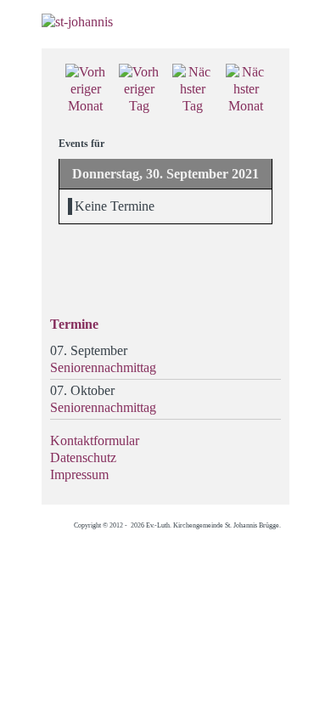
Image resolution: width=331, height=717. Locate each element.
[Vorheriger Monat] (85, 88)
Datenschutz (83, 457)
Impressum (79, 474)
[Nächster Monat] (246, 88)
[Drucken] (266, 73)
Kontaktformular (94, 440)
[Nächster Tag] (192, 88)
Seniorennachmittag (103, 367)
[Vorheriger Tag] (139, 88)
